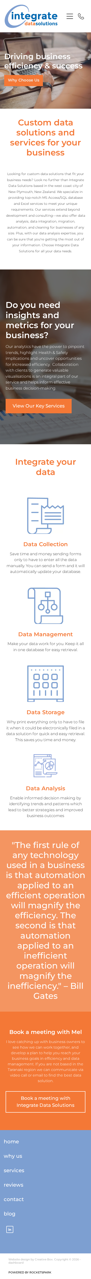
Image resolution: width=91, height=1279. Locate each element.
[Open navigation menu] (69, 16)
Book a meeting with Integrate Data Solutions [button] (45, 1102)
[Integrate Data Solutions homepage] (34, 16)
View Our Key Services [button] (39, 406)
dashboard (16, 1263)
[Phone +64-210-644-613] (81, 16)
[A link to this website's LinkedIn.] (9, 1229)
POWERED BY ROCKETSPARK (29, 1272)
